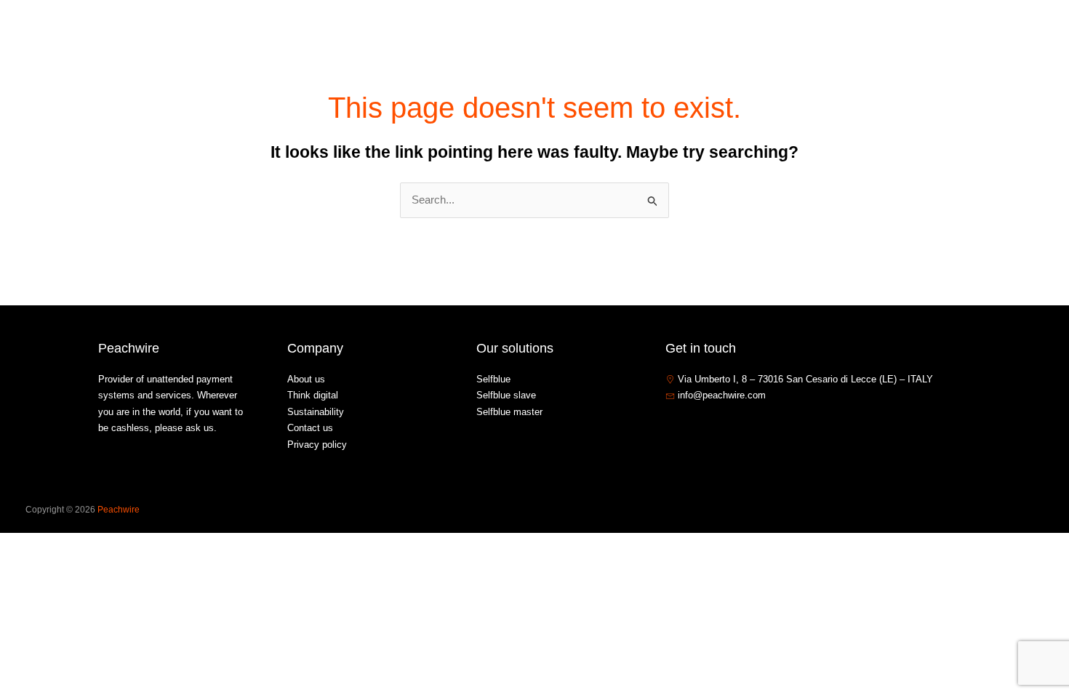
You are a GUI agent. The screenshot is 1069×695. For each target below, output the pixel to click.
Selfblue (493, 379)
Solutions (803, 31)
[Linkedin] (715, 426)
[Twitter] (693, 426)
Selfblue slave (506, 395)
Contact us (936, 31)
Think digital (312, 395)
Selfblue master (509, 411)
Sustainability (315, 411)
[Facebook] (671, 426)
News (875, 31)
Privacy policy (317, 444)
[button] (832, 32)
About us (739, 31)
